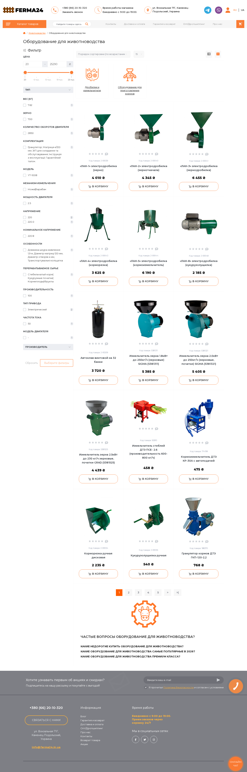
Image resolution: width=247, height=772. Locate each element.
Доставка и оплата (134, 24)
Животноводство (37, 33)
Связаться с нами (46, 720)
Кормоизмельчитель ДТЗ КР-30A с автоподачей (199, 458)
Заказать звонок (72, 11)
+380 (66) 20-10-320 (74, 7)
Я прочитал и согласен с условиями (186, 687)
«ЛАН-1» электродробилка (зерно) (98, 168)
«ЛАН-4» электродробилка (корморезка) (98, 263)
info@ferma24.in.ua (46, 747)
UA (242, 10)
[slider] (25, 72)
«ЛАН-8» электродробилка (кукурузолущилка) (199, 263)
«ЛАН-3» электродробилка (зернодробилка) (199, 168)
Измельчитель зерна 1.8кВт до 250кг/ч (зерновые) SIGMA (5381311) (148, 359)
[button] (228, 10)
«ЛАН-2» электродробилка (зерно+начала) (148, 168)
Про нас (217, 24)
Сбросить (31, 363)
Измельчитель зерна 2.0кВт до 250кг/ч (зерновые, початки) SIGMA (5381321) (198, 359)
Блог (83, 716)
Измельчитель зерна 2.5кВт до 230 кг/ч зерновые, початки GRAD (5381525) (98, 458)
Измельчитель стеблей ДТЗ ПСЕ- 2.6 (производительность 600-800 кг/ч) (148, 451)
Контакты (111, 24)
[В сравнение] (116, 106)
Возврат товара (90, 740)
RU (235, 10)
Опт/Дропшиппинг (194, 24)
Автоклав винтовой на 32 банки (98, 359)
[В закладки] (121, 106)
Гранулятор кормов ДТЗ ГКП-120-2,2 (199, 555)
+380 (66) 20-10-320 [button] (46, 708)
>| (177, 592)
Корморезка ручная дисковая (98, 555)
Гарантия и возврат (164, 24)
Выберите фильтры (56, 363)
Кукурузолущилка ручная (148, 555)
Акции (84, 744)
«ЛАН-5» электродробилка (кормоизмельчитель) (148, 263)
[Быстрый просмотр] (111, 106)
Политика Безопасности (178, 687)
